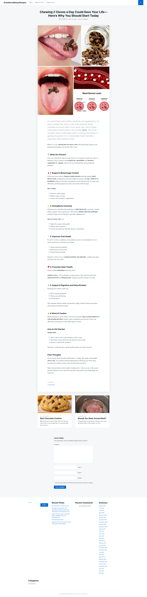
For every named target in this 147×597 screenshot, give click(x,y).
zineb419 (64, 19)
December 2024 (103, 547)
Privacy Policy (39, 2)
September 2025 (103, 526)
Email (80, 472)
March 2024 (102, 557)
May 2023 (101, 571)
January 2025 (102, 545)
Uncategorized (51, 384)
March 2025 (102, 540)
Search (30, 502)
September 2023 (103, 566)
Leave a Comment (83, 19)
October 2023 (102, 564)
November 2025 (103, 522)
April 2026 (101, 512)
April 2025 (101, 538)
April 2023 (101, 573)
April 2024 (101, 554)
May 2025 (101, 536)
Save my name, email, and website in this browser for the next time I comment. (74, 482)
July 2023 (101, 568)
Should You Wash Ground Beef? (92, 418)
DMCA (31, 2)
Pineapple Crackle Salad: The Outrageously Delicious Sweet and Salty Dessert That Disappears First (60, 509)
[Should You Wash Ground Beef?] (92, 404)
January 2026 (102, 517)
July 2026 (101, 508)
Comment (57, 444)
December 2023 (103, 561)
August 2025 (102, 529)
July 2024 (101, 552)
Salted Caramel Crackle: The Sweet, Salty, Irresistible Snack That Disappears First (61, 515)
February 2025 (102, 543)
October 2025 (102, 524)
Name (80, 467)
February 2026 (102, 515)
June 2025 (101, 533)
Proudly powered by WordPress (66, 593)
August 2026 (102, 505)
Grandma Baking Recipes (15, 2)
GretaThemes (85, 593)
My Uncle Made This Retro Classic (60, 505)
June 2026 (101, 510)
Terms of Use (50, 2)
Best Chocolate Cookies (51, 418)
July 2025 (101, 531)
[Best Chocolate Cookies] (55, 404)
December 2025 (103, 519)
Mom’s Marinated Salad (57, 519)
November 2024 (103, 550)
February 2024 (102, 559)
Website (80, 478)
